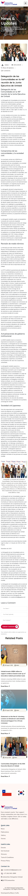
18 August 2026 (8, 665)
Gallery (3, 835)
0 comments (6, 71)
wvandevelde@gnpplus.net (17, 597)
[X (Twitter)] (1, 880)
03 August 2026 (8, 710)
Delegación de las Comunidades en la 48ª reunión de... (13, 30)
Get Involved (5, 851)
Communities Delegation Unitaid (12, 877)
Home (3, 27)
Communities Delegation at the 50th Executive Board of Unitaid (13, 765)
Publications (5, 832)
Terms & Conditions (7, 857)
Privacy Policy (5, 861)
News (3, 829)
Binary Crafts (14, 893)
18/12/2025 (17, 65)
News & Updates (14, 27)
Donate (3, 848)
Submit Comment (8, 627)
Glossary (4, 854)
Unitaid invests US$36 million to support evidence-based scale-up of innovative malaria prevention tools (13, 674)
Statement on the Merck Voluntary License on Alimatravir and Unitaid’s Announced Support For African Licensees (13, 720)
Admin (7, 65)
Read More (5, 686)
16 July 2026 (7, 757)
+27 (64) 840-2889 (10, 873)
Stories (3, 838)
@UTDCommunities (8, 880)
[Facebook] (1, 877)
